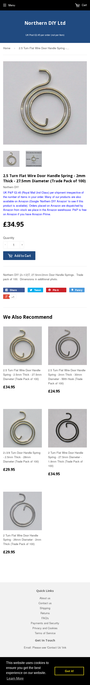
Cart (84, 5)
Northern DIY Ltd (45, 23)
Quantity (8, 238)
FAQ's (45, 618)
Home (6, 48)
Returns (45, 613)
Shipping (45, 608)
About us (45, 598)
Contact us (45, 603)
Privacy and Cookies (45, 628)
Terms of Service (45, 633)
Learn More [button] (15, 678)
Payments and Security (45, 623)
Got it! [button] (69, 671)
